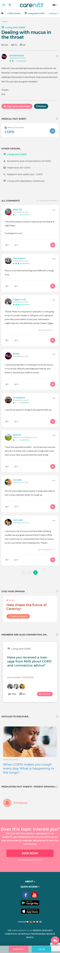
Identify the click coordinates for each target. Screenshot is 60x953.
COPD (9, 132)
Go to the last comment (47, 201)
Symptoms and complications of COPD (29, 161)
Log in (41, 949)
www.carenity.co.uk (22, 930)
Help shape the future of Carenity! (26, 607)
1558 (13, 694)
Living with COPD (36, 13)
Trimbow (20, 803)
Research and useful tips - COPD (25, 174)
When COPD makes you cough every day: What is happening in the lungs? (28, 768)
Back (5, 22)
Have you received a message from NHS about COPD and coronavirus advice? (29, 661)
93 (24, 694)
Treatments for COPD (18, 167)
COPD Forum (14, 13)
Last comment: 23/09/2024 (20, 677)
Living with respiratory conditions (26, 181)
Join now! (30, 853)
